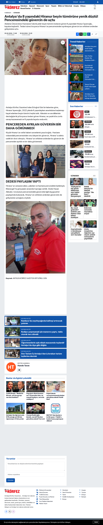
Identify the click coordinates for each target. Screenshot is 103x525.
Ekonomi (40, 6)
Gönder (11, 480)
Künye (64, 499)
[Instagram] (13, 511)
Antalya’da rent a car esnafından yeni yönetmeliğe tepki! (90, 165)
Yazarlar (33, 2)
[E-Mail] (19, 370)
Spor (47, 6)
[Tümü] (96, 106)
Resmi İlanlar (25, 8)
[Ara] (95, 6)
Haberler (8, 12)
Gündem (23, 6)
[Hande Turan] (11, 367)
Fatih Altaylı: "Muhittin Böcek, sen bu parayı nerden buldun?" (14, 395)
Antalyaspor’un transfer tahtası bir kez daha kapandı (90, 116)
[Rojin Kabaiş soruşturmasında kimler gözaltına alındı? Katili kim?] (55, 386)
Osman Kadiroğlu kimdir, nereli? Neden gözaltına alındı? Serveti (35, 417)
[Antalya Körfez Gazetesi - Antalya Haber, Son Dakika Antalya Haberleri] (12, 7)
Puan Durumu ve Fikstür (46, 497)
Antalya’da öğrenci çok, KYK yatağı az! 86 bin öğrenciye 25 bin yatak (15, 417)
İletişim (83, 497)
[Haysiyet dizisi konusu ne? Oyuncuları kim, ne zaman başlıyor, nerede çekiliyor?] (35, 386)
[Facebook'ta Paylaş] (77, 34)
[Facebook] (6, 511)
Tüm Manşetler (44, 499)
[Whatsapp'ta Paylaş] (85, 34)
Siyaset (32, 6)
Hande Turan (23, 366)
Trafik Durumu (43, 494)
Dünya (82, 6)
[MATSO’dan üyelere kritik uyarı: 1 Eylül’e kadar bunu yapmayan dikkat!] (55, 408)
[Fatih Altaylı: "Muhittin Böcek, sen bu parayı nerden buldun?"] (15, 386)
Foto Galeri (11, 2)
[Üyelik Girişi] (96, 2)
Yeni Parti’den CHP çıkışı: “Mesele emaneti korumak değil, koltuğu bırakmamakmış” (90, 135)
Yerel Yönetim (66, 492)
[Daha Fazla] (88, 34)
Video (23, 2)
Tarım (64, 494)
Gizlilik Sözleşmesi (68, 497)
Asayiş (76, 6)
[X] (9, 511)
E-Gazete (36, 8)
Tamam (96, 522)
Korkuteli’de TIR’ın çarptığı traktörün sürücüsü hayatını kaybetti (89, 145)
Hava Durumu (43, 492)
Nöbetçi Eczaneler (45, 490)
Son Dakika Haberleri (46, 501)
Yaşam (53, 6)
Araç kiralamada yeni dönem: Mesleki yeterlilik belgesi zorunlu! (90, 155)
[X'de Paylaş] (81, 34)
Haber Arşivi (43, 503)
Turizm (83, 492)
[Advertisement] (35, 90)
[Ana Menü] (95, 8)
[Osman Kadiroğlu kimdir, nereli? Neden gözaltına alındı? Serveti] (35, 408)
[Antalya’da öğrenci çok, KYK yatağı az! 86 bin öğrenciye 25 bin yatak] (15, 408)
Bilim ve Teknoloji (65, 6)
